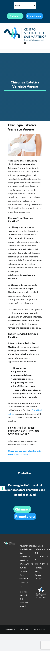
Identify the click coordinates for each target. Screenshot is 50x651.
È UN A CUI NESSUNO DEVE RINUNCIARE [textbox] (23, 431)
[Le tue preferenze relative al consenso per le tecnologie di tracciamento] (2, 488)
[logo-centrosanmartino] (25, 28)
